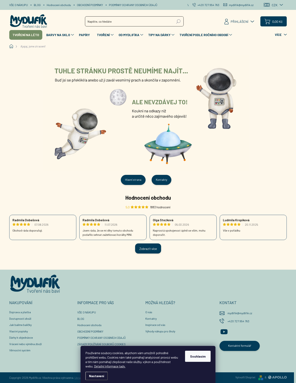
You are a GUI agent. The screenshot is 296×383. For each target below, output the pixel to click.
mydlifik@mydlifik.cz (240, 313)
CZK (274, 5)
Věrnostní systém (19, 350)
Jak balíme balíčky (20, 325)
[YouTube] (224, 331)
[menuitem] (25, 35)
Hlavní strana (133, 179)
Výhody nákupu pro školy (160, 331)
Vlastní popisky (18, 331)
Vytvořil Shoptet (245, 377)
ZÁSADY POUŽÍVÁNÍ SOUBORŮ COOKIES (101, 344)
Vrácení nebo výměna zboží (25, 344)
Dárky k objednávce (21, 337)
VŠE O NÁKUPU (18, 5)
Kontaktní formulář (239, 345)
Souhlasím (198, 356)
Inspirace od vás (155, 325)
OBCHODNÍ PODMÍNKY (90, 5)
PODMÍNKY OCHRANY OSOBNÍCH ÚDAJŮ (133, 5)
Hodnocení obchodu (59, 5)
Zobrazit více (148, 248)
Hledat (178, 21)
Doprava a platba (20, 312)
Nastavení (96, 376)
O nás (148, 312)
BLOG (37, 5)
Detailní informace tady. (109, 366)
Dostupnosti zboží (20, 318)
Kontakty (161, 179)
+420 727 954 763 (238, 321)
